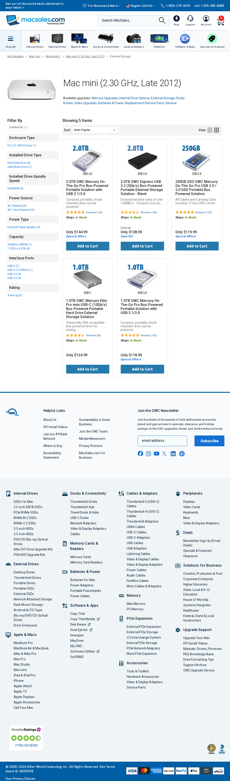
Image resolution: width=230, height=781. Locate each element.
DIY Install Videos (55, 427)
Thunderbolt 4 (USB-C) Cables (143, 514)
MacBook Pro (23, 643)
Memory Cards (80, 557)
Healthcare (191, 610)
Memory (134, 595)
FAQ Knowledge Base (198, 654)
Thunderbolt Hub (82, 507)
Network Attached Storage (33, 599)
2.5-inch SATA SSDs (28, 507)
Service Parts (136, 687)
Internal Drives (26, 493)
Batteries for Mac (82, 580)
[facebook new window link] (140, 454)
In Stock (81, 217)
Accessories (137, 663)
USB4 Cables (136, 527)
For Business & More (103, 6)
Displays (189, 501)
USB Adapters (137, 548)
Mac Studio (22, 664)
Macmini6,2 (53, 56)
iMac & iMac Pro (25, 653)
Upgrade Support (197, 630)
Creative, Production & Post (202, 573)
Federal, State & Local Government (198, 618)
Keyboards (191, 512)
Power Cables (80, 596)
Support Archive (194, 665)
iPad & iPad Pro (24, 675)
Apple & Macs (25, 635)
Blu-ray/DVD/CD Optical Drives (31, 618)
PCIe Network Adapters (143, 648)
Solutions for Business (202, 565)
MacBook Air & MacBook (31, 648)
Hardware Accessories (143, 676)
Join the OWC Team (93, 431)
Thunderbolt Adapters (143, 521)
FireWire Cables (138, 581)
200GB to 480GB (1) (19, 244)
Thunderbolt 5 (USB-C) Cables (143, 504)
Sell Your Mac (23, 707)
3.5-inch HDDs (23, 528)
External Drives (26, 564)
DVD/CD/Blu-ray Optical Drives (31, 542)
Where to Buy (52, 446)
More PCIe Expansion (142, 653)
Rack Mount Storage (28, 604)
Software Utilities (82, 651)
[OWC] (35, 21)
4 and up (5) (14, 295)
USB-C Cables (136, 532)
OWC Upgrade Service (199, 670)
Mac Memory (136, 604)
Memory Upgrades (105, 98)
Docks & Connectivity (88, 493)
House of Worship (195, 599)
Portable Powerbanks (85, 590)
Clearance (190, 556)
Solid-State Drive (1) (19, 166)
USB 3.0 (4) (14, 274)
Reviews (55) (93, 335)
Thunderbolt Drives (27, 577)
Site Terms (107, 767)
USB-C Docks (79, 518)
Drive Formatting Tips (198, 659)
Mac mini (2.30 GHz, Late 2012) (85, 56)
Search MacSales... (116, 20)
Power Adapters (82, 585)
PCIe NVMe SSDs (26, 512)
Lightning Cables (138, 554)
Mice (186, 518)
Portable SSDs (24, 588)
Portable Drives (24, 583)
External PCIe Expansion (144, 626)
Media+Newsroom (92, 438)
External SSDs (24, 594)
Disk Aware (78, 624)
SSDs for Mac (23, 501)
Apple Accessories (27, 702)
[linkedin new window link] (174, 453)
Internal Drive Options (134, 98)
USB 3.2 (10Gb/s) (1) (20, 270)
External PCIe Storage (142, 632)
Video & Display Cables (143, 559)
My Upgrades (15, 56)
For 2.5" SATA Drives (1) (21, 145)
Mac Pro (20, 659)
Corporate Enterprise (198, 579)
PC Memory (135, 609)
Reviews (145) (149, 212)
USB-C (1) (13, 265)
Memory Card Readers (86, 562)
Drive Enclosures (25, 625)
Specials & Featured (197, 550)
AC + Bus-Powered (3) (20, 209)
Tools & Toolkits (138, 671)
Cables (75, 534)
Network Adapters (83, 523)
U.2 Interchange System (144, 637)
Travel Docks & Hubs (84, 512)
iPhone (19, 680)
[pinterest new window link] (182, 453)
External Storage (163, 98)
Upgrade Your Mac (196, 638)
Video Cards (192, 507)
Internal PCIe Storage (142, 643)
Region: (142, 6)
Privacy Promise (90, 446)
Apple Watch (23, 686)
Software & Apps (84, 605)
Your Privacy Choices (20, 779)
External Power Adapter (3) (23, 227)
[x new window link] (165, 453)
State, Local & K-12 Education (196, 592)
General (171, 103)
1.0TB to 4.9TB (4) (18, 248)
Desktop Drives (24, 572)
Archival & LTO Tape (28, 610)
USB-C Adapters (138, 537)
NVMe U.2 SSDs (25, 523)
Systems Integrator (197, 605)
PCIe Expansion (140, 618)
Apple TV (20, 691)
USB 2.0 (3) (14, 278)
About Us (50, 420)
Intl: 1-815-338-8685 (209, 6)
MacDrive (77, 640)
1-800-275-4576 (178, 6)
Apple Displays (24, 697)
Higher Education (195, 584)
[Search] (162, 21)
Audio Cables (136, 575)
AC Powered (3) (17, 205)
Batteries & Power (111, 103)
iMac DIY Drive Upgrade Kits (33, 549)
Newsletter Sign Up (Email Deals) (201, 543)
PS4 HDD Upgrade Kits (29, 555)
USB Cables (135, 543)
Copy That (77, 613)
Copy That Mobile (82, 619)
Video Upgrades (85, 103)
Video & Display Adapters (88, 528)
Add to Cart (87, 246)
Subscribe (210, 441)
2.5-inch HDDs (23, 534)
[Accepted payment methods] (174, 771)
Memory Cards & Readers (84, 546)
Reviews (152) (94, 212)
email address (153, 440)
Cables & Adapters (142, 493)
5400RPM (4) (15, 188)
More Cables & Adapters (144, 586)
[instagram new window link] (148, 453)
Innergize (77, 635)
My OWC (76, 646)
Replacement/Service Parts (144, 103)
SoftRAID (77, 657)
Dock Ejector (79, 630)
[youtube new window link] (156, 454)
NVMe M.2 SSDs (25, 518)
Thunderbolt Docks (83, 501)
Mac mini (34, 56)
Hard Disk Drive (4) (18, 162)
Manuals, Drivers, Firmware (202, 649)
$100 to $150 (16, 127)
